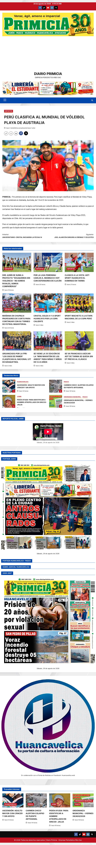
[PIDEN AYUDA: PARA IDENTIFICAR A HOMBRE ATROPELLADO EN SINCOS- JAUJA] (59, 800)
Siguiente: (74, 235)
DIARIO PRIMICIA (48, 74)
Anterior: (22, 235)
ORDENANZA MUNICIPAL (72, 397)
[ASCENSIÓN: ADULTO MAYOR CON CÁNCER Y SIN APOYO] (12, 800)
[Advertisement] (48, 53)
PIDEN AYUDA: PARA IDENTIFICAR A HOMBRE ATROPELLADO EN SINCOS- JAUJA (8, 401)
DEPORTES (8, 111)
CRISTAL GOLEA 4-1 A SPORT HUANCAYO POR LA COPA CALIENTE (47, 319)
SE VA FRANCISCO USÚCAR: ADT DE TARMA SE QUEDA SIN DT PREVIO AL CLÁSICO (79, 356)
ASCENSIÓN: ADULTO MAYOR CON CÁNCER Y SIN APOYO (8, 386)
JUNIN (19, 396)
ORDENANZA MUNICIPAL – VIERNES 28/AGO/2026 (55, 401)
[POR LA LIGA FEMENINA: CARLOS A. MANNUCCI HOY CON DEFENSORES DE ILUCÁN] (48, 262)
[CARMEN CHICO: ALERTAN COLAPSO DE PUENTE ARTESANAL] (36, 800)
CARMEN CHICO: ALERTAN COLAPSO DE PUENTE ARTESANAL (55, 386)
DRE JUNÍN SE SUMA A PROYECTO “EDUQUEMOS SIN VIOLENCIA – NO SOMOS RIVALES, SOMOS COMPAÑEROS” (16, 281)
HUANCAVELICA (22, 382)
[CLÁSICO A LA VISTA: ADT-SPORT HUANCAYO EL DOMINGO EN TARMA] (79, 262)
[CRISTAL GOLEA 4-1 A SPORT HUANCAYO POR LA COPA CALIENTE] (48, 303)
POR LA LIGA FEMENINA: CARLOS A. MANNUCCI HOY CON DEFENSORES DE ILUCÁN (47, 278)
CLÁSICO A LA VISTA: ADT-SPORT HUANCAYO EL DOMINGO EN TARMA (77, 278)
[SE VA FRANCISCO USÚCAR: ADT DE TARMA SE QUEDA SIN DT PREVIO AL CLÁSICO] (79, 340)
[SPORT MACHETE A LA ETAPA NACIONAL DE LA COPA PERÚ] (79, 303)
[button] (4, 99)
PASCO (66, 382)
